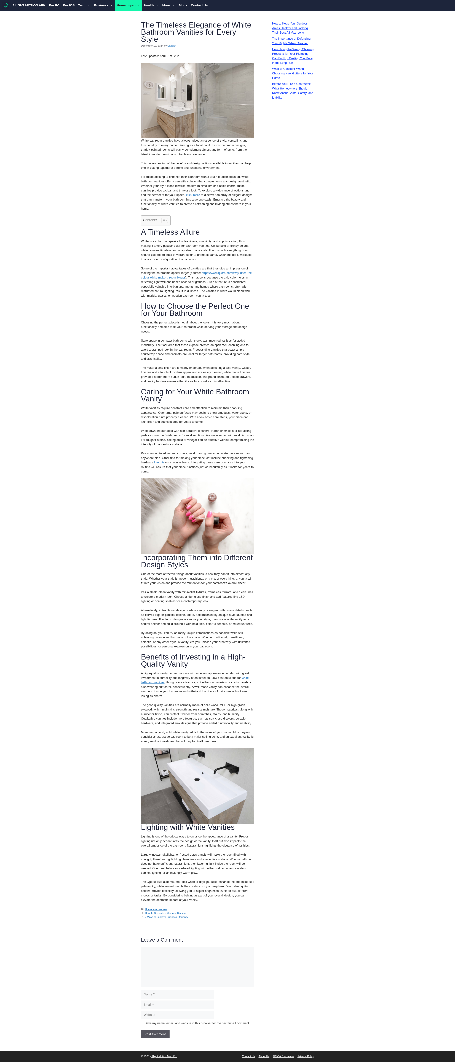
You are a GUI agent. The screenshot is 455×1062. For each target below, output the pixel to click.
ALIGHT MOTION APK (29, 5)
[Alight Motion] (5, 5)
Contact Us (199, 5)
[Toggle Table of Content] (163, 220)
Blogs (182, 5)
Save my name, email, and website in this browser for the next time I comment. (197, 1023)
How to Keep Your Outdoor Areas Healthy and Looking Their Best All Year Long (290, 28)
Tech (81, 5)
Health (149, 5)
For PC (54, 5)
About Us (264, 1056)
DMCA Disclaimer (283, 1056)
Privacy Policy (306, 1056)
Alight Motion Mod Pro (164, 1056)
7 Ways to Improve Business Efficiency (166, 916)
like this (159, 462)
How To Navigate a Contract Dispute (165, 913)
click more (193, 195)
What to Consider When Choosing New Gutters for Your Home (292, 73)
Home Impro (126, 5)
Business (101, 5)
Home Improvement (156, 909)
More (166, 5)
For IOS (69, 5)
